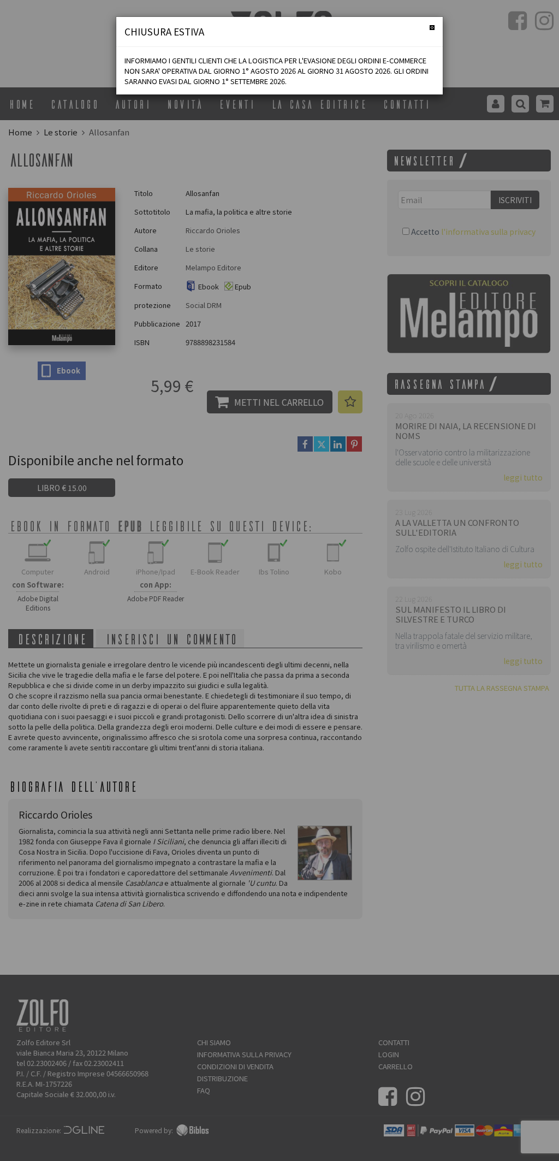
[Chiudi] (432, 27)
